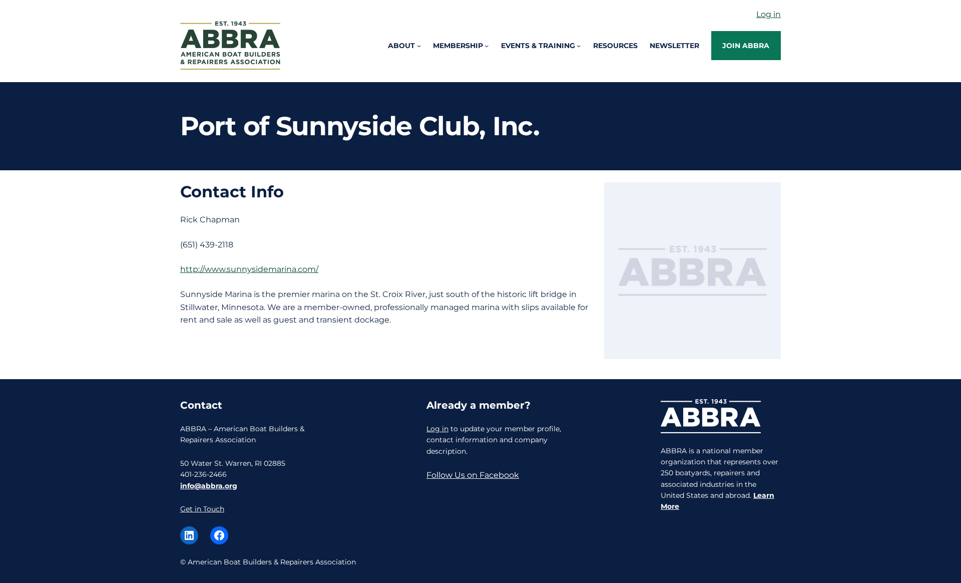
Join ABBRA (745, 45)
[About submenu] (419, 46)
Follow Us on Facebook (472, 475)
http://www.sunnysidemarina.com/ (249, 269)
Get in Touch (202, 508)
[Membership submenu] (487, 46)
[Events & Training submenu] (579, 46)
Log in (768, 14)
